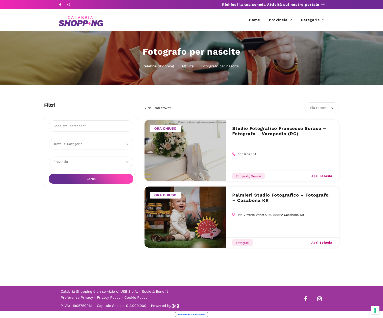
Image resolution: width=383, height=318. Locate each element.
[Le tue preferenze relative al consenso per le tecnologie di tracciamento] (375, 310)
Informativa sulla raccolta (191, 314)
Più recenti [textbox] (318, 108)
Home (254, 20)
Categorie (310, 20)
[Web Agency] (175, 306)
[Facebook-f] (60, 4)
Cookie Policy (135, 297)
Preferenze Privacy (77, 297)
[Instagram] (68, 4)
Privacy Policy (108, 297)
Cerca (91, 179)
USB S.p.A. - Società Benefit (144, 291)
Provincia (278, 20)
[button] (91, 144)
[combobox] (322, 107)
